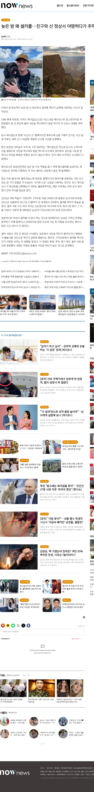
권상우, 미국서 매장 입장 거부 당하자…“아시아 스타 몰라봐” (48, 722)
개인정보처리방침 (66, 768)
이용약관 (56, 768)
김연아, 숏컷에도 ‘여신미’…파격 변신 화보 (18, 733)
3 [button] (44, 743)
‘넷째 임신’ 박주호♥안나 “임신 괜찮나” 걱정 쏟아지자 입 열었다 (76, 722)
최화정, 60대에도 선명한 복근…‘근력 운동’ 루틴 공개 (18, 722)
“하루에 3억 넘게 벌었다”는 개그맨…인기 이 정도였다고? (48, 735)
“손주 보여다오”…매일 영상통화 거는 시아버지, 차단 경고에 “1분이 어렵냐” (68, 700)
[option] (41, 692)
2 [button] (42, 743)
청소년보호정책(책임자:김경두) (83, 768)
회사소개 (49, 768)
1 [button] (40, 743)
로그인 (42, 768)
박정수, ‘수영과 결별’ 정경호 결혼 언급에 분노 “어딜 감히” (76, 735)
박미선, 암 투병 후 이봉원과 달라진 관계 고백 (40, 700)
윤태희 (3, 36)
